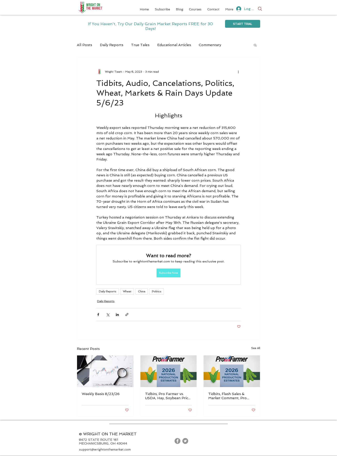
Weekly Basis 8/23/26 (101, 394)
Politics (156, 291)
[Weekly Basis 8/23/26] (105, 371)
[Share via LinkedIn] (117, 314)
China (141, 291)
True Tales (140, 45)
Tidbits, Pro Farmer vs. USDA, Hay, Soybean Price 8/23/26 (167, 396)
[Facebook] (177, 441)
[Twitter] (185, 441)
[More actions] (238, 71)
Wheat (127, 291)
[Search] (260, 9)
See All (255, 348)
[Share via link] (127, 314)
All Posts (84, 45)
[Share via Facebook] (98, 314)
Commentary (210, 45)
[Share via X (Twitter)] (108, 314)
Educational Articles (174, 45)
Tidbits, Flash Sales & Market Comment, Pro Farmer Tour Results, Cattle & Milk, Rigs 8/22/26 (231, 396)
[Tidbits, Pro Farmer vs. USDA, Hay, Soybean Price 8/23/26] (168, 371)
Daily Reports (111, 45)
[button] (255, 44)
